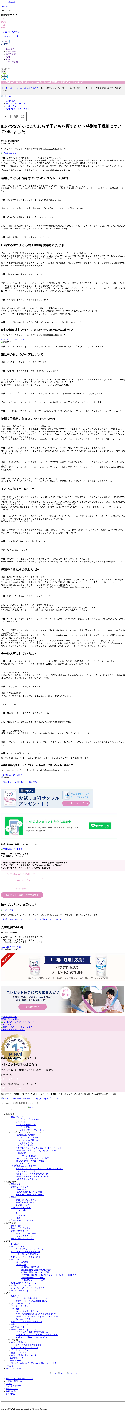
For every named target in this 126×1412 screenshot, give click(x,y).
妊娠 (8, 59)
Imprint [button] (9, 1384)
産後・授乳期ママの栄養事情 (28, 1345)
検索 (3, 69)
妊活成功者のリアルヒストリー (24, 1283)
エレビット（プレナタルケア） (29, 1119)
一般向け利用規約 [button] (14, 1381)
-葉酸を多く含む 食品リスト (28, 1200)
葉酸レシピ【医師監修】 (21, 1228)
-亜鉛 (18, 1218)
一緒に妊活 (11, 106)
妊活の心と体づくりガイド (18, 109)
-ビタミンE (20, 1215)
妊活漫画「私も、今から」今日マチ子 (27, 1288)
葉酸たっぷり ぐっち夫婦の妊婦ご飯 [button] (32, 1301)
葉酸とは (15, 1197)
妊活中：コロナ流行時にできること (26, 1285)
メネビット (21, 1122)
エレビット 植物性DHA (26, 1125)
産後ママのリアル (19, 1353)
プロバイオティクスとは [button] (21, 1306)
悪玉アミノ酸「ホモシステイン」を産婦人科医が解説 (39, 1169)
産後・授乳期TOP (18, 1342)
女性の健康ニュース (15, 1358)
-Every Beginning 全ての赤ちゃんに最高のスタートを (34, 1363)
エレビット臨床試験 (24, 1143)
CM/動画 (9, 1366)
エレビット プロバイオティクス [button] (30, 1130)
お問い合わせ (12, 1391)
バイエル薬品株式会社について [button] (19, 1379)
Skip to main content (9, 2)
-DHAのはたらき (23, 1319)
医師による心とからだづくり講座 (25, 1257)
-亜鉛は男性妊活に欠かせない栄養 (36, 1270)
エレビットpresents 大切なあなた (24, 88)
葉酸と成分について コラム (23, 1220)
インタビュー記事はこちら (13, 339)
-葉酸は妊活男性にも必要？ (33, 1278)
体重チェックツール (20, 1324)
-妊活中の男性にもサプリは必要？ (36, 1272)
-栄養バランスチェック (26, 1233)
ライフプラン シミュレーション (30, 1249)
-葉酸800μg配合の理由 (25, 1135)
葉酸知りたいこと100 (25, 1205)
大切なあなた (12, 101)
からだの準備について (21, 1303)
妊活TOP (15, 1244)
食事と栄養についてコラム (22, 1239)
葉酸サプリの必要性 (20, 1187)
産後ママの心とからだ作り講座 (24, 1348)
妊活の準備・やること (16, 103)
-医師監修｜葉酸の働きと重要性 (30, 1195)
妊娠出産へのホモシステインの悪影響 (32, 1176)
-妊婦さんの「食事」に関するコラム (32, 1332)
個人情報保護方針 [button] (14, 1386)
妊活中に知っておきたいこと (23, 1291)
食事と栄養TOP (17, 1226)
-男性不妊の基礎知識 (30, 1267)
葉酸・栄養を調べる (20, 1231)
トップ (5, 88)
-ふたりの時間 (22, 1262)
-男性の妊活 (21, 1265)
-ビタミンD (21, 1210)
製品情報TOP (17, 1117)
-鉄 (17, 1213)
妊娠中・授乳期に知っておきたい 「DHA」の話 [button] (37, 1316)
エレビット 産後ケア (25, 1127)
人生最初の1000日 (14, 1361)
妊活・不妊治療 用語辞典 (27, 1254)
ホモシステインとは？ (25, 1171)
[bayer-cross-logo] (4, 79)
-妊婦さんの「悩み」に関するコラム (32, 1337)
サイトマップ (12, 1389)
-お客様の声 (21, 1153)
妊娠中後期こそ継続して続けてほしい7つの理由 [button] (37, 1150)
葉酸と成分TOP (17, 1184)
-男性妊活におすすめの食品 (33, 1280)
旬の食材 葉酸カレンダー (27, 1202)
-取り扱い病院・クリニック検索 (30, 1161)
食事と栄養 (11, 54)
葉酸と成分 (11, 52)
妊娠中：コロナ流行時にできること (26, 1322)
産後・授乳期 (12, 62)
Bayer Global (6, 6)
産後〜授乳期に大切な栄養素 (23, 1355)
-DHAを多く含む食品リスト (28, 1311)
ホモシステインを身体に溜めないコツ (32, 1174)
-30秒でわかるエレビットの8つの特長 (32, 1158)
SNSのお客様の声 (28, 1156)
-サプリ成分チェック (25, 1236)
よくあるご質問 (23, 1163)
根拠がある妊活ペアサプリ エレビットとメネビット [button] (39, 1148)
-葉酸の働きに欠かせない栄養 (29, 1192)
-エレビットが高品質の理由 (28, 1140)
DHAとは (15, 1309)
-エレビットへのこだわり (27, 1138)
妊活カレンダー (18, 1246)
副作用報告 (11, 1394)
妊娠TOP (15, 1296)
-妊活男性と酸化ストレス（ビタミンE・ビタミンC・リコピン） (49, 1275)
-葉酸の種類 (21, 1189)
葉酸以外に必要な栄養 (21, 1208)
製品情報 (10, 49)
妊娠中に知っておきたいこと (23, 1329)
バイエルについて (14, 1368)
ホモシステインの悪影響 (26, 1179)
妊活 (8, 57)
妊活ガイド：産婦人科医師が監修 (25, 1252)
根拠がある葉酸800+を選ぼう (24, 1166)
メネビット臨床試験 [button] (24, 1145)
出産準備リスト (18, 1327)
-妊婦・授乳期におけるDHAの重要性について (36, 1314)
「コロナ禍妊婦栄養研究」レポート (31, 1298)
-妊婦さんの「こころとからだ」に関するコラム (37, 1335)
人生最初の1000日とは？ (12, 947)
